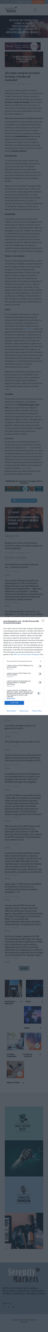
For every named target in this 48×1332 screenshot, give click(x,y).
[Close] (44, 621)
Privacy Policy (37, 711)
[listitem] (24, 661)
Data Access (24, 711)
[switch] (39, 666)
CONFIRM (14, 703)
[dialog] (24, 666)
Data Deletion (11, 711)
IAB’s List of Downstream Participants (27, 654)
